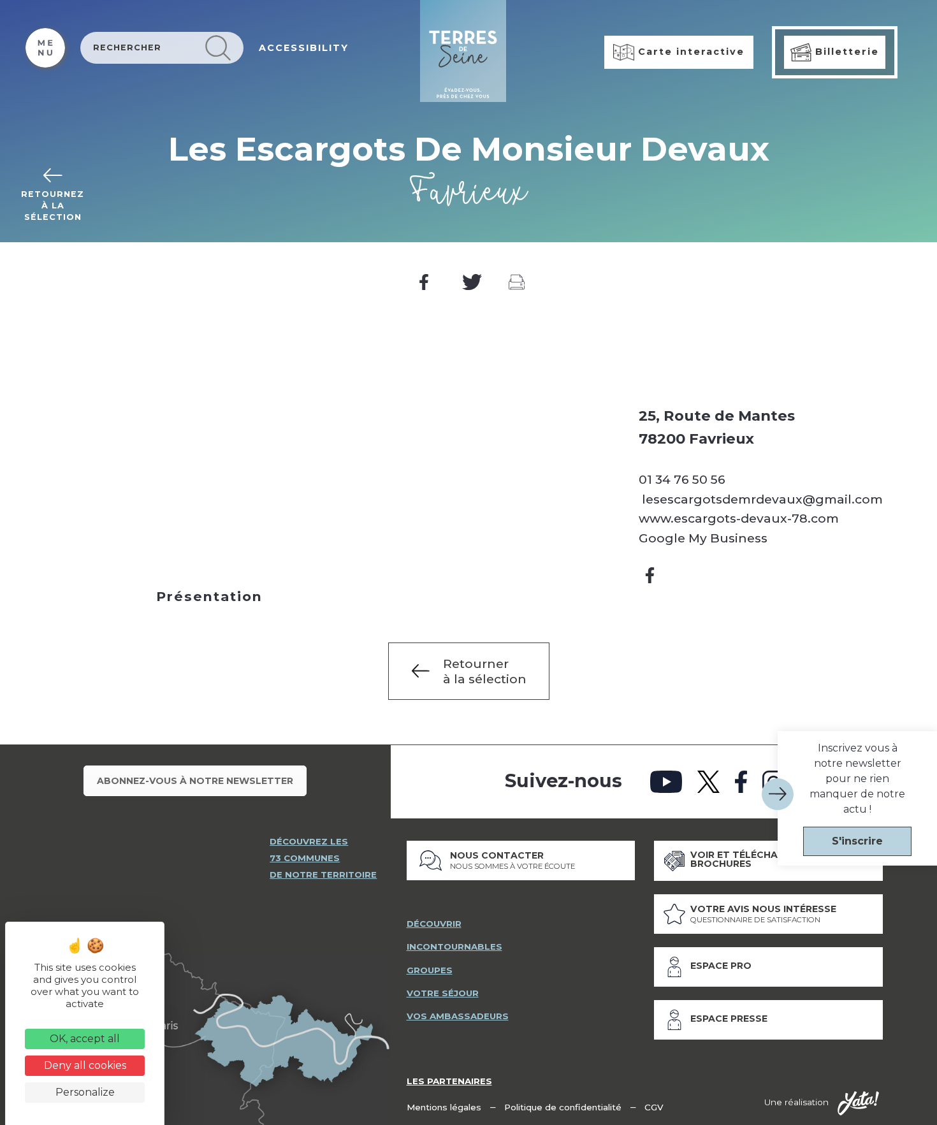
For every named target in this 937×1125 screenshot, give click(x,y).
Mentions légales (444, 1107)
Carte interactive (689, 51)
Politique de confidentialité (562, 1107)
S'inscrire (857, 841)
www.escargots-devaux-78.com (739, 518)
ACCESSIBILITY (304, 48)
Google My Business (703, 538)
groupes (430, 970)
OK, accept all (85, 1039)
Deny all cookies (85, 1065)
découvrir (434, 923)
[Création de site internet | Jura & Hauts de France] (858, 1103)
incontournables (454, 946)
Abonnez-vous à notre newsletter (195, 781)
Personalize (85, 1092)
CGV (654, 1107)
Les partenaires (449, 1081)
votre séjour (443, 993)
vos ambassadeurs (458, 1016)
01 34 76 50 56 (682, 479)
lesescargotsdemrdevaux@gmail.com (761, 499)
